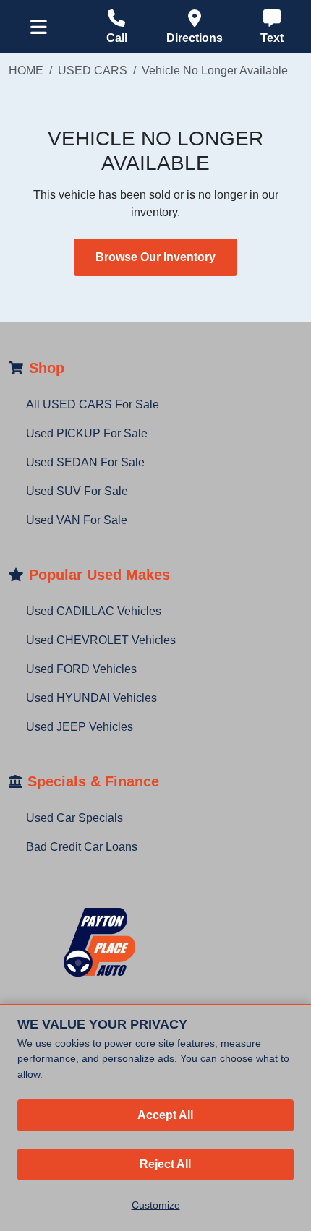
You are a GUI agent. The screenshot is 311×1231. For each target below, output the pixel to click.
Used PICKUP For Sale (87, 433)
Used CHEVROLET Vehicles (101, 640)
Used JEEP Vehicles (79, 727)
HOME (26, 70)
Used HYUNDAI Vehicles (91, 698)
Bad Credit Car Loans (81, 847)
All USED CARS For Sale (92, 404)
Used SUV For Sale (77, 491)
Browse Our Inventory (155, 257)
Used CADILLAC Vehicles (93, 611)
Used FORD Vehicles (81, 669)
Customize (156, 1205)
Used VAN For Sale (76, 520)
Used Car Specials (74, 818)
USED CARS (92, 70)
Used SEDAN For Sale (85, 462)
